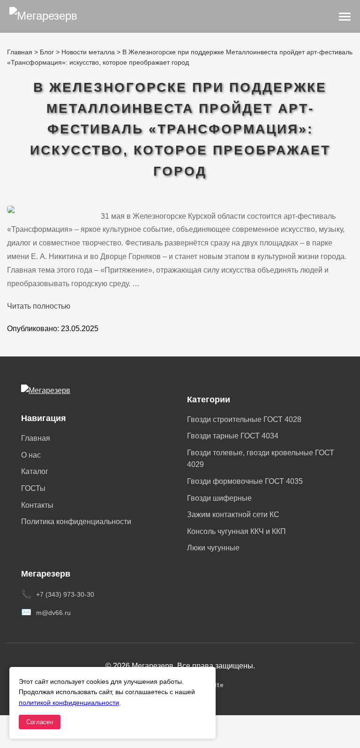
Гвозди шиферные (219, 498)
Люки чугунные (213, 548)
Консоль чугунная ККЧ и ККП (236, 531)
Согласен (39, 722)
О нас (31, 455)
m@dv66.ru (53, 612)
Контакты (37, 505)
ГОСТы (33, 488)
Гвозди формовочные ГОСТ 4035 (245, 481)
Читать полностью (38, 306)
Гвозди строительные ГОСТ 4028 (244, 419)
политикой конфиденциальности (69, 702)
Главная (35, 438)
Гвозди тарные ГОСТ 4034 (232, 436)
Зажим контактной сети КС (233, 514)
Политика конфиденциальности (76, 522)
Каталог (34, 471)
